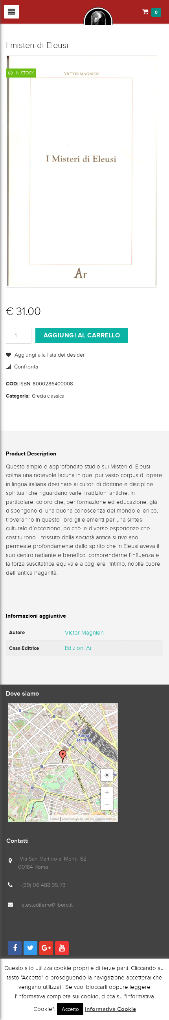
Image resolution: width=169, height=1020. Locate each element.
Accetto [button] (70, 1009)
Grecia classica (48, 396)
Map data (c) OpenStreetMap (96, 819)
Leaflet (54, 819)
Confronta (26, 367)
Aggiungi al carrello (82, 335)
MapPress (69, 819)
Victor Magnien (84, 632)
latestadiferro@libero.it (46, 905)
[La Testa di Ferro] (59, 21)
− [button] (107, 804)
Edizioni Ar (78, 648)
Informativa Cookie (110, 1009)
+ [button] (107, 792)
